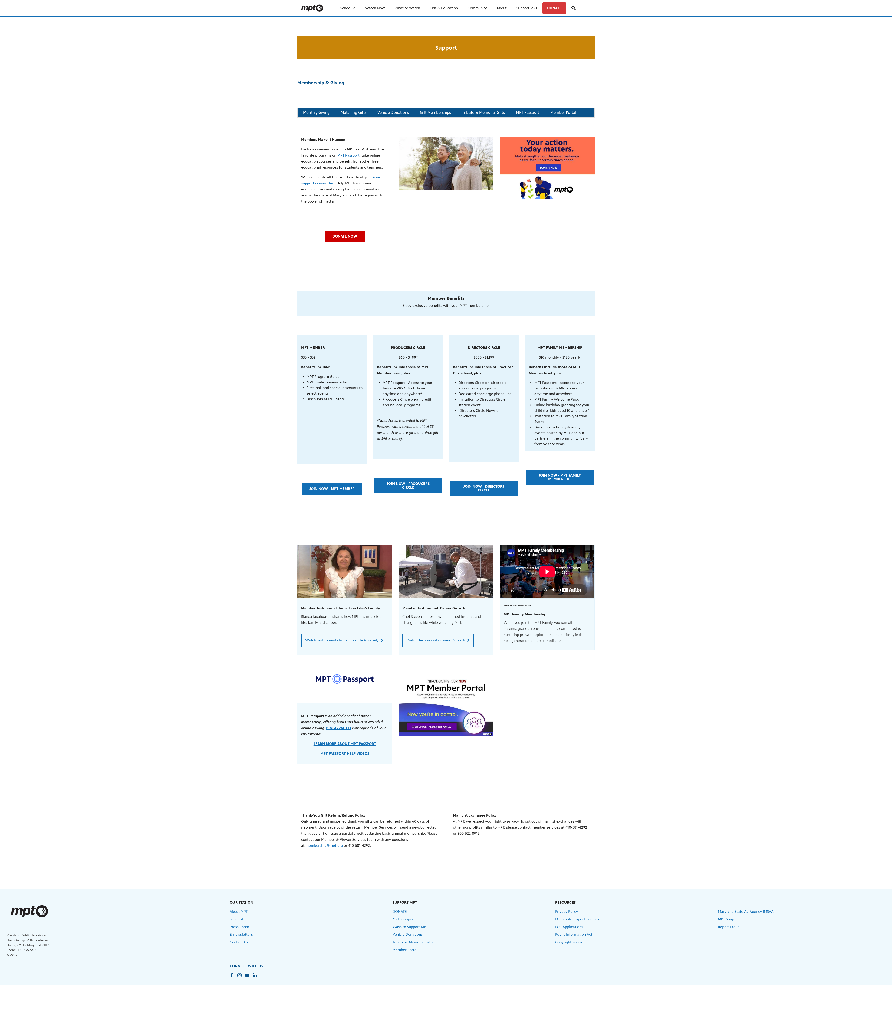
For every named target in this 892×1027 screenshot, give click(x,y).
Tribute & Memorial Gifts (483, 112)
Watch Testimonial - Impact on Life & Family (342, 640)
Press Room (239, 927)
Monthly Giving (316, 112)
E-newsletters (241, 934)
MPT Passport (527, 112)
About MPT (239, 911)
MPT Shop (726, 919)
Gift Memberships (435, 112)
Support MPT (526, 8)
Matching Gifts (353, 112)
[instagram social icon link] (241, 977)
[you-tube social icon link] (249, 977)
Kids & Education (444, 8)
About (502, 8)
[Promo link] (344, 571)
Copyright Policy (568, 942)
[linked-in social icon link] (256, 977)
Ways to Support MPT (410, 927)
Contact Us (239, 942)
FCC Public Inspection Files (577, 919)
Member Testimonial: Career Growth (433, 608)
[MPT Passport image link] (345, 678)
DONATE (554, 8)
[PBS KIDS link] (314, 8)
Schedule (347, 8)
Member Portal (563, 112)
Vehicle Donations (393, 112)
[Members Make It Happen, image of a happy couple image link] (446, 163)
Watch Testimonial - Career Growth (436, 640)
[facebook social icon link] (233, 977)
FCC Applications (569, 927)
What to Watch (407, 8)
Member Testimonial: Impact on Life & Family (340, 608)
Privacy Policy (566, 911)
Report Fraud (729, 927)
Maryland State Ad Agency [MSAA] (746, 911)
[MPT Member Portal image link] (446, 705)
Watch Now (375, 8)
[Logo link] (29, 911)
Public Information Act (573, 934)
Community (477, 8)
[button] (345, 236)
